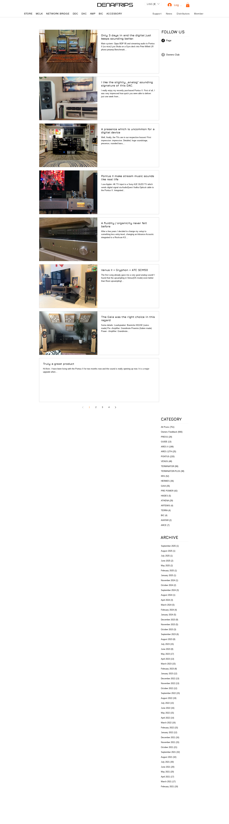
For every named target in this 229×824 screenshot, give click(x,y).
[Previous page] (83, 407)
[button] (153, 3)
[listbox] (153, 3)
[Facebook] (163, 40)
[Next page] (115, 407)
